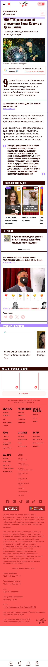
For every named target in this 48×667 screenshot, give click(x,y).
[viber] (23, 317)
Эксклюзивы (7, 422)
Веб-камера (6, 465)
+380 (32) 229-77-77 (12, 576)
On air (36, 432)
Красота (35, 414)
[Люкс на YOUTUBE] (9, 4)
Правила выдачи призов (23, 484)
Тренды (35, 421)
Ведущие (6, 458)
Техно (20, 443)
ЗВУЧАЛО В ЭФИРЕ (38, 443)
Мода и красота (37, 409)
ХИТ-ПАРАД (36, 446)
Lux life (7, 454)
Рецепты (6, 436)
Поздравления (22, 439)
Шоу (4, 419)
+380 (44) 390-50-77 (12, 583)
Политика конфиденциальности (24, 469)
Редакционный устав (23, 474)
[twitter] (17, 317)
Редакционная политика (22, 479)
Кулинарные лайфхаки (7, 443)
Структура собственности (23, 464)
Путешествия (22, 446)
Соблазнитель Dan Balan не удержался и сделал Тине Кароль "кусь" (22, 105)
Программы (7, 461)
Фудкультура (7, 448)
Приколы (21, 412)
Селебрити (35, 308)
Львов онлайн (7, 472)
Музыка (5, 426)
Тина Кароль (24, 308)
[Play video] (24, 280)
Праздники (21, 422)
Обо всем (21, 436)
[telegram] (5, 317)
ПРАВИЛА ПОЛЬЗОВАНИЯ (22, 459)
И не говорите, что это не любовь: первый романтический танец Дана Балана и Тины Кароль (22, 258)
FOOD (5, 432)
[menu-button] (4, 4)
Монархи (6, 412)
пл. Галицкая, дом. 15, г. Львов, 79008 (19, 607)
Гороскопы (21, 419)
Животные (21, 415)
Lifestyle (22, 432)
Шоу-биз (6, 308)
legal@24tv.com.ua (11, 591)
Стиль (35, 418)
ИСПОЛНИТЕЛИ (37, 439)
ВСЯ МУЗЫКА (36, 436)
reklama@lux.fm (10, 599)
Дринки (5, 439)
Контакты (21, 488)
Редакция (21, 495)
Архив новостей (23, 492)
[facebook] (11, 317)
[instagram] (14, 501)
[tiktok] (34, 501)
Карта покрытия (8, 468)
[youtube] (40, 501)
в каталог (24, 394)
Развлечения (24, 408)
